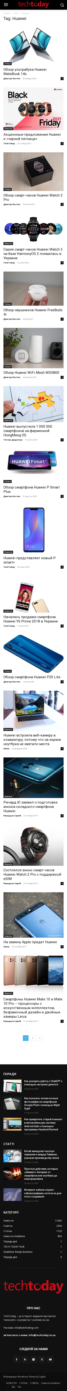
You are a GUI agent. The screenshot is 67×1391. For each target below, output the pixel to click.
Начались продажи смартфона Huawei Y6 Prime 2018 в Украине (30, 619)
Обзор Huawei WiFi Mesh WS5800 (31, 372)
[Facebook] (16, 1359)
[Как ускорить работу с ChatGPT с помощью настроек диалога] (12, 1086)
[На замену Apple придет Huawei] (33, 915)
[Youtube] (50, 1359)
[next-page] (40, 1038)
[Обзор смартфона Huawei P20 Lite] (33, 654)
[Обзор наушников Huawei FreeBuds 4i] (33, 289)
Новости (8, 128)
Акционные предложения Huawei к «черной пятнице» (32, 136)
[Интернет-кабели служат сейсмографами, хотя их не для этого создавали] (12, 1194)
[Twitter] (42, 1359)
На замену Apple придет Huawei (30, 942)
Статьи (7, 63)
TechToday (9, 143)
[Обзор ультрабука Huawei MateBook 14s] (33, 45)
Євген (6, 748)
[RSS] (25, 1359)
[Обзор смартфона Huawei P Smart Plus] (33, 466)
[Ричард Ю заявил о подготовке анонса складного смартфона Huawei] (33, 777)
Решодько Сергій (12, 815)
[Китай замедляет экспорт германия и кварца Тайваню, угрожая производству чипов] (12, 1156)
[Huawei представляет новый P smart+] (33, 529)
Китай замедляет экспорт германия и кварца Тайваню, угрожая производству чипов (41, 1154)
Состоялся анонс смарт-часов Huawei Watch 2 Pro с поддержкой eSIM (32, 874)
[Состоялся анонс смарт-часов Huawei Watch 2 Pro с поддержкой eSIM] (33, 845)
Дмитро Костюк (11, 78)
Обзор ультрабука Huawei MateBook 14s (25, 71)
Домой (7, 13)
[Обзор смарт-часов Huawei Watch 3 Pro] (33, 171)
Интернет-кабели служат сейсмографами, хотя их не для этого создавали (42, 1193)
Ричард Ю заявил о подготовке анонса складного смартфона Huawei (30, 806)
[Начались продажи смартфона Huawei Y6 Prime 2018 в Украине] (33, 594)
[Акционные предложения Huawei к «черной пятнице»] (33, 108)
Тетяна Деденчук (13, 439)
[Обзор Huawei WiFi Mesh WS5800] (33, 348)
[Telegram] (33, 1359)
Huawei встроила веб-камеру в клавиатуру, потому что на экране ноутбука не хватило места (32, 739)
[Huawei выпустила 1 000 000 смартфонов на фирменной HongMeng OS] (33, 404)
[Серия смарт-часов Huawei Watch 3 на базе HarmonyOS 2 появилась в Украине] (33, 229)
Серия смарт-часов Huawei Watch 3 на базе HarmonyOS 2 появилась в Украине (33, 253)
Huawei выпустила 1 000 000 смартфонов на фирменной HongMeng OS (27, 430)
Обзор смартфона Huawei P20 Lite (31, 677)
